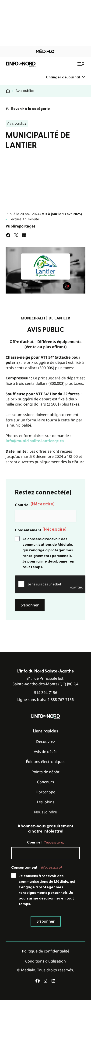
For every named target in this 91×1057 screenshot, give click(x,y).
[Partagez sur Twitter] (16, 235)
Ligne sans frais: (45, 699)
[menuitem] (65, 77)
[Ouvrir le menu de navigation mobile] (81, 64)
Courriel (34, 504)
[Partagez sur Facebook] (8, 235)
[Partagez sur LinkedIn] (24, 235)
